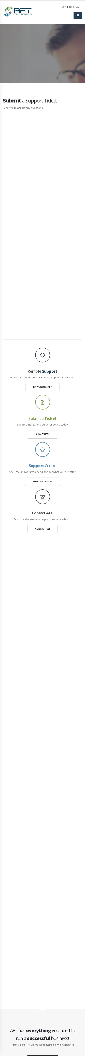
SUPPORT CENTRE (42, 481)
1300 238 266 (72, 6)
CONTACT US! (42, 528)
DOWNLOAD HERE (42, 387)
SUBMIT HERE (43, 434)
